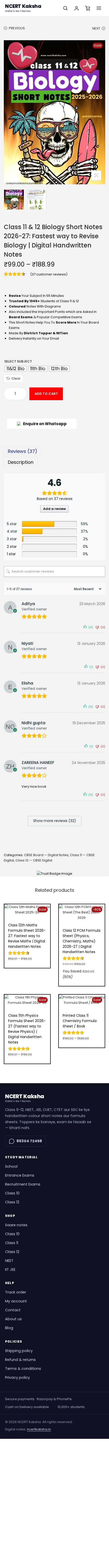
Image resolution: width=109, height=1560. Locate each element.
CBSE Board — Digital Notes (46, 855)
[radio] (15, 368)
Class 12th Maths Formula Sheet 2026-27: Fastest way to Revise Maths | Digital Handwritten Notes (27, 936)
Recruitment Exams (22, 1184)
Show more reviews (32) (54, 820)
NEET (9, 1260)
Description (20, 462)
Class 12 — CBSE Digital (33, 860)
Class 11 (11, 1242)
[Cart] (88, 8)
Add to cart (46, 393)
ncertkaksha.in (39, 1429)
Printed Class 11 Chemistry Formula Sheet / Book (80, 1021)
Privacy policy (17, 1377)
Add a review (54, 508)
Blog (9, 1327)
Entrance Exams (19, 1175)
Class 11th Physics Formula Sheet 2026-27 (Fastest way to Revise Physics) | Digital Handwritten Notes (27, 1029)
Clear (16, 378)
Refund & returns (20, 1359)
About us (13, 1318)
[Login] (76, 8)
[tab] (54, 451)
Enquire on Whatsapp (45, 423)
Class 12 (12, 1202)
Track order (15, 1292)
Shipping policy (19, 1350)
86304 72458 (29, 1141)
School (11, 1166)
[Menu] (99, 8)
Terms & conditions (23, 1368)
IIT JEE (10, 1269)
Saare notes (16, 1225)
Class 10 (12, 1193)
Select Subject (18, 361)
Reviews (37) (22, 451)
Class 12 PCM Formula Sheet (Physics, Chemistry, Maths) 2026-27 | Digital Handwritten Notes (81, 941)
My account (16, 1301)
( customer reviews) (48, 274)
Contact (13, 1310)
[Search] (65, 8)
